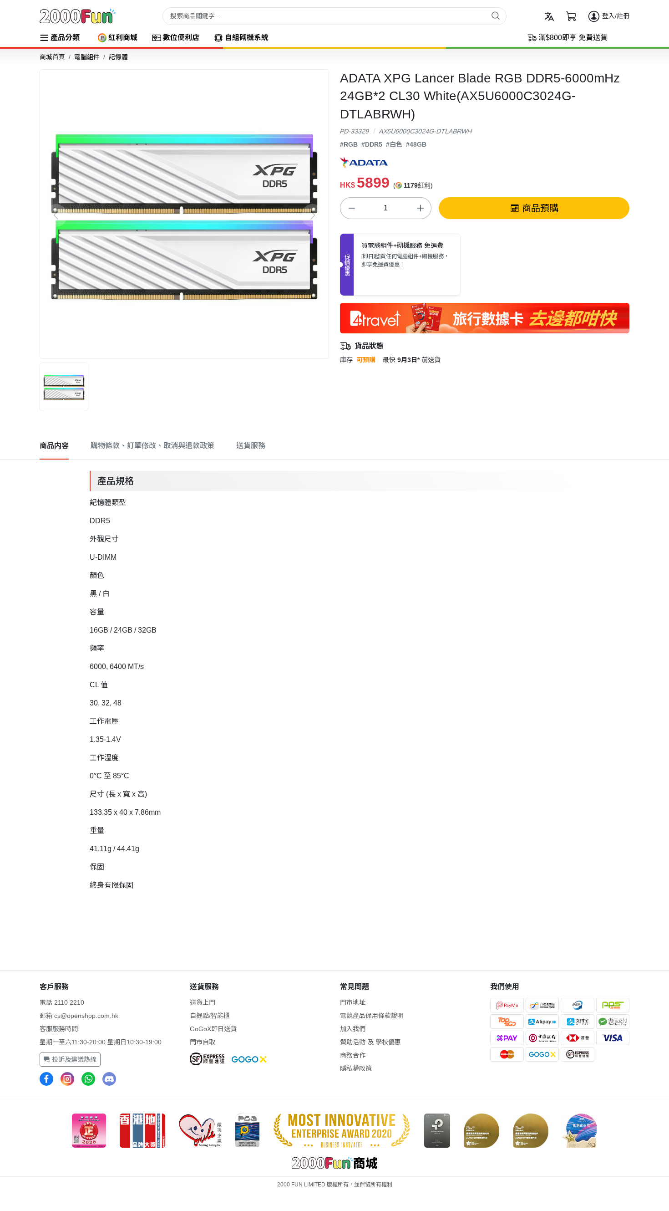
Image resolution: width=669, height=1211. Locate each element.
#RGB (349, 144)
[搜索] (495, 15)
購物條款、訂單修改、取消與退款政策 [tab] (152, 446)
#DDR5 (371, 144)
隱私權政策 (356, 1068)
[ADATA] (364, 162)
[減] (351, 208)
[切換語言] (549, 16)
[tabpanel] (334, 679)
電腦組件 (87, 57)
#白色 (394, 144)
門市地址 (352, 1002)
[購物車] (571, 16)
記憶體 (118, 57)
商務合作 (352, 1055)
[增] (420, 208)
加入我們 (352, 1028)
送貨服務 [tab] (250, 446)
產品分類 (65, 37)
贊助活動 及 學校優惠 (370, 1042)
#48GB (416, 144)
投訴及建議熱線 (73, 1059)
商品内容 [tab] (54, 446)
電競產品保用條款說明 (372, 1015)
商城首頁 (52, 57)
